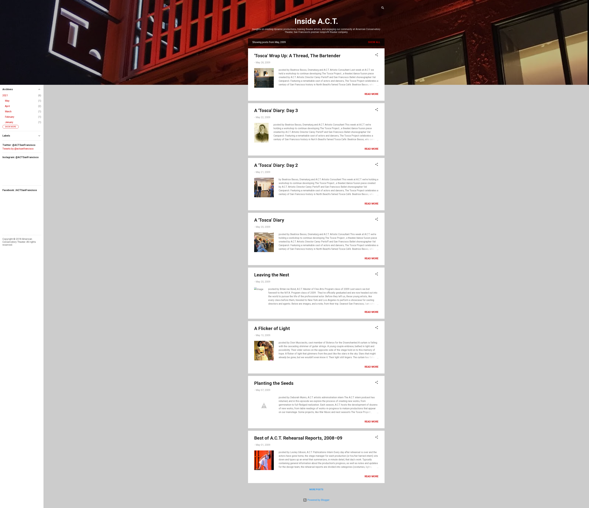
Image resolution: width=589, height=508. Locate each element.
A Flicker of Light (272, 328)
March (8, 111)
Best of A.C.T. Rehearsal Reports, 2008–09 (298, 438)
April (7, 106)
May (7, 100)
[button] (376, 55)
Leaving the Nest (271, 274)
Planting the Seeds (273, 383)
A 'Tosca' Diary (269, 220)
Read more (371, 94)
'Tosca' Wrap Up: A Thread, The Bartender (297, 55)
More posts (316, 489)
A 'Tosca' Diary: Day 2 (276, 165)
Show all (374, 42)
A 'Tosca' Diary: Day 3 (276, 110)
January (9, 122)
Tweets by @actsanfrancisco (18, 148)
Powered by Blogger (318, 500)
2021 (5, 95)
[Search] (383, 8)
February (9, 116)
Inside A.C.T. (316, 21)
